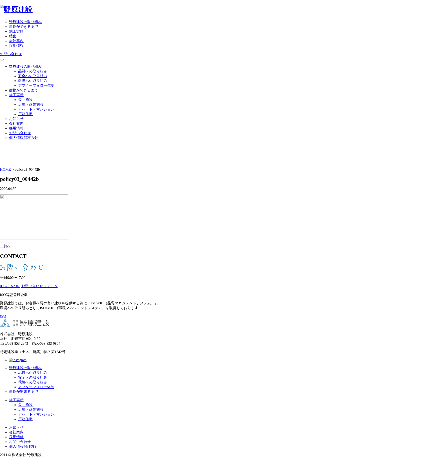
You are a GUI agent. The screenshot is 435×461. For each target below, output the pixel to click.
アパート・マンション (36, 109)
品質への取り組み (32, 71)
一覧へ (5, 246)
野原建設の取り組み (25, 22)
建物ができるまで (23, 27)
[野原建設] (16, 9)
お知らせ (16, 119)
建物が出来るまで (23, 392)
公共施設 (25, 100)
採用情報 (16, 46)
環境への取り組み (32, 81)
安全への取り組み (32, 76)
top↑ (3, 316)
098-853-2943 (10, 286)
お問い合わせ (11, 54)
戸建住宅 (25, 114)
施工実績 (16, 31)
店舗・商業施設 (31, 104)
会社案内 (16, 41)
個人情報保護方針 (23, 138)
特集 (12, 36)
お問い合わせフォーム (39, 286)
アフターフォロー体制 (36, 85)
